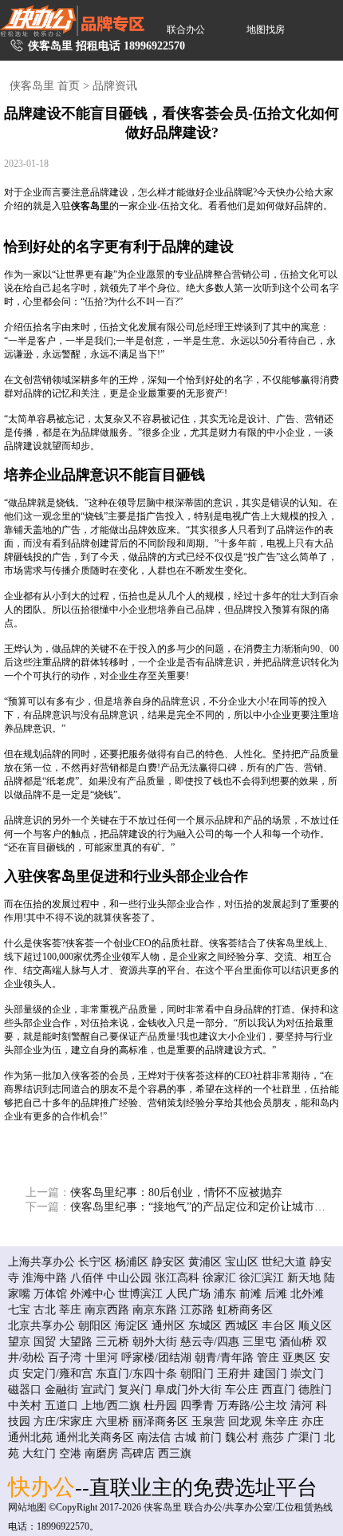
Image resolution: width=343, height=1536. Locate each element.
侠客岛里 (90, 205)
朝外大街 (154, 1342)
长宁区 (95, 1262)
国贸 (45, 1342)
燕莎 (273, 1437)
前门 (210, 1437)
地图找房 (265, 29)
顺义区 (315, 1326)
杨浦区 (131, 1262)
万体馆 (50, 1294)
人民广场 (188, 1294)
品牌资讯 (115, 86)
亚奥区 (299, 1358)
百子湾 (64, 1358)
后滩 (276, 1294)
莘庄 (70, 1310)
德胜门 (315, 1390)
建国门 (270, 1374)
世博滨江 (140, 1294)
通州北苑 (30, 1437)
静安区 (168, 1262)
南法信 (154, 1437)
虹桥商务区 (245, 1310)
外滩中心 (92, 1294)
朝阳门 (197, 1374)
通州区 (168, 1326)
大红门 (39, 1453)
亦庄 (313, 1421)
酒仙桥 (296, 1342)
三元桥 (112, 1342)
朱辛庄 (281, 1421)
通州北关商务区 (95, 1437)
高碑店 (138, 1453)
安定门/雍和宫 (57, 1374)
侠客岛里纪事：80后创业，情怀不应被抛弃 (154, 1192)
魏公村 (241, 1437)
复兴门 (135, 1390)
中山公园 (129, 1278)
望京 (19, 1342)
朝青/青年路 (224, 1358)
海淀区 (131, 1326)
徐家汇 (219, 1278)
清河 (301, 1406)
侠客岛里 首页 (45, 86)
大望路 (76, 1342)
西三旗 (174, 1453)
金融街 (61, 1390)
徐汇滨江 (261, 1278)
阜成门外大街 (188, 1390)
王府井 (233, 1374)
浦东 (225, 1294)
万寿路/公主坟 (252, 1406)
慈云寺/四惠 (209, 1342)
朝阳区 (95, 1326)
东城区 (205, 1326)
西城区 (241, 1326)
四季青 (197, 1406)
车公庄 (241, 1390)
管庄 (268, 1358)
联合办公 (186, 29)
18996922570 (154, 46)
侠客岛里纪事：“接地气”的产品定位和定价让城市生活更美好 (180, 1207)
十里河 (101, 1358)
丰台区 (278, 1326)
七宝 (19, 1310)
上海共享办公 (41, 1262)
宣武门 (98, 1390)
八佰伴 (87, 1278)
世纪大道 (284, 1262)
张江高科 (177, 1278)
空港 (70, 1453)
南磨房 (101, 1453)
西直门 (278, 1390)
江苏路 (197, 1310)
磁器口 (24, 1390)
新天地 (304, 1278)
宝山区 (241, 1262)
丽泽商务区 (160, 1421)
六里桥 (112, 1421)
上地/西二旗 (110, 1406)
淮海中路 (44, 1278)
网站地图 (27, 1507)
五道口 (61, 1406)
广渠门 (304, 1437)
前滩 (250, 1294)
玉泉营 (208, 1421)
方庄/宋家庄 (63, 1421)
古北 (45, 1310)
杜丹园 (160, 1406)
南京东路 (154, 1310)
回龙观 (245, 1421)
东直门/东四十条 (136, 1374)
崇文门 (307, 1374)
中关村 (24, 1406)
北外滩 (307, 1294)
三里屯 (259, 1342)
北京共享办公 (41, 1326)
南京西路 (107, 1310)
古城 (185, 1437)
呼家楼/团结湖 (156, 1358)
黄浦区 (205, 1262)
